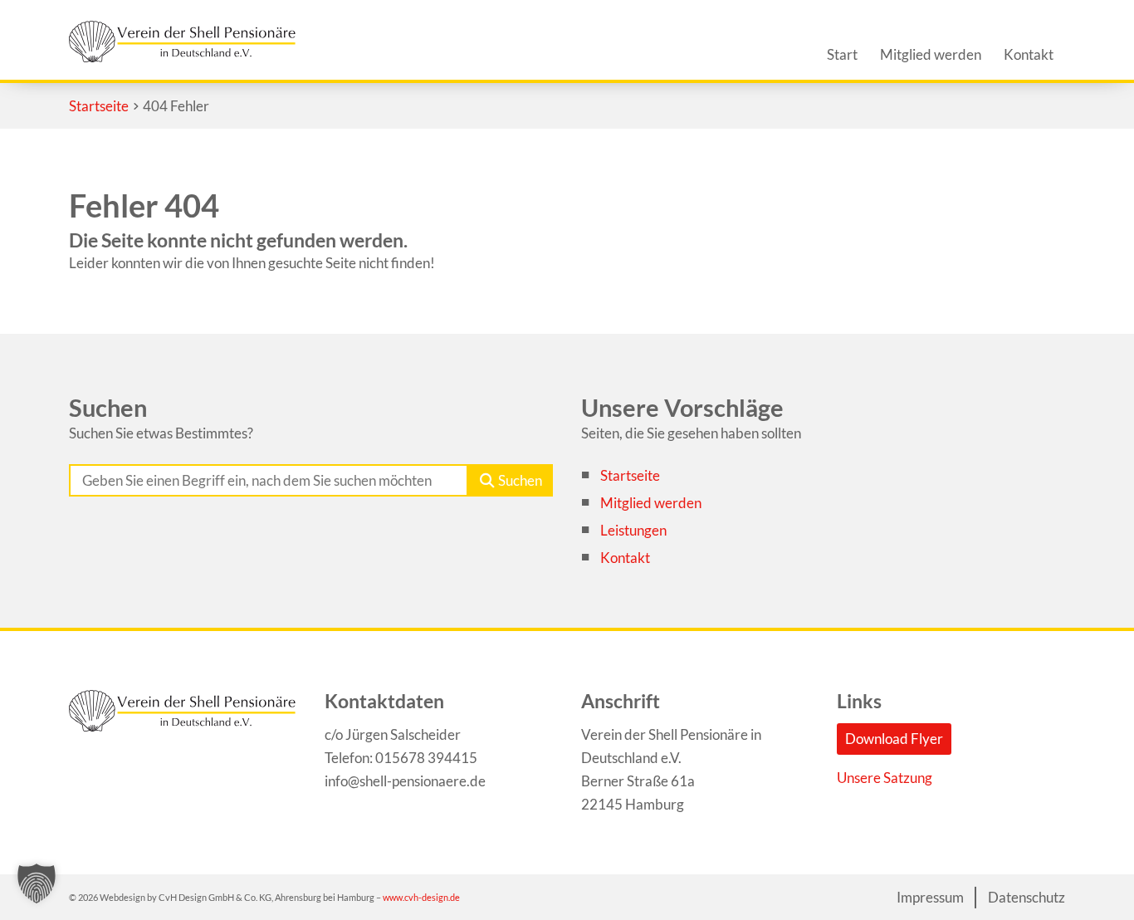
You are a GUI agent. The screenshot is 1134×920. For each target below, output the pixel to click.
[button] (36, 883)
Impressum (930, 897)
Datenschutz (1026, 897)
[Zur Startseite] (181, 41)
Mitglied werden (650, 502)
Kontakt (625, 557)
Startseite (630, 475)
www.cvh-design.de (421, 897)
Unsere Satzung (884, 777)
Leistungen (633, 530)
